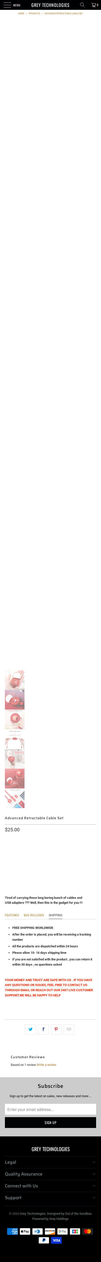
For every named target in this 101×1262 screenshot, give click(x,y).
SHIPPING (55, 915)
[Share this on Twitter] (30, 1029)
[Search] (84, 5)
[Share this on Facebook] (43, 1029)
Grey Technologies (50, 5)
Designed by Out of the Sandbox (69, 1213)
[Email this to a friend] (69, 1029)
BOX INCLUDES (34, 915)
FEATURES (12, 915)
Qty (8, 861)
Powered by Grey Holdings (50, 1219)
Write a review (46, 1065)
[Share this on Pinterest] (56, 1029)
